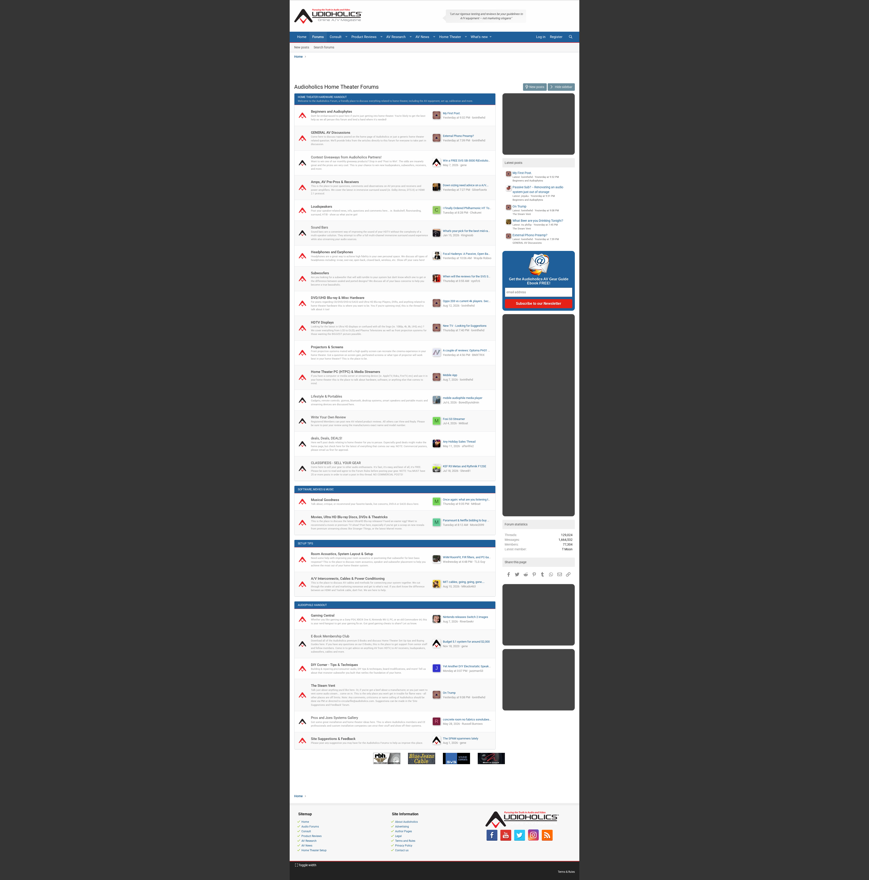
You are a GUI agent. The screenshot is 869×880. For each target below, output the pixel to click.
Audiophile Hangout (312, 605)
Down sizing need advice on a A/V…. (466, 185)
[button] (346, 37)
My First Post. (451, 113)
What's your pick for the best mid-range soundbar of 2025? (480, 231)
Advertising (402, 826)
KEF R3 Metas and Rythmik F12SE (464, 466)
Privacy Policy (403, 845)
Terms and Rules (405, 840)
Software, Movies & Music (316, 489)
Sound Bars (319, 227)
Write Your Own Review (328, 417)
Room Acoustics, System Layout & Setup (342, 554)
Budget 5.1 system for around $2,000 (466, 641)
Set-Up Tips (305, 543)
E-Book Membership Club (330, 636)
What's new (479, 37)
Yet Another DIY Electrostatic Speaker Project (472, 666)
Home (301, 37)
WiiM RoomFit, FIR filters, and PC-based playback (474, 557)
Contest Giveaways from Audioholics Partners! (346, 157)
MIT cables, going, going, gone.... (464, 582)
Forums (318, 37)
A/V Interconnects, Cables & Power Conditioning (348, 579)
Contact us (401, 850)
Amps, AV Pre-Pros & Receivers (335, 182)
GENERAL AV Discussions (330, 133)
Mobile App (450, 375)
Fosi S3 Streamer (454, 419)
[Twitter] (519, 839)
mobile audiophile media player (462, 398)
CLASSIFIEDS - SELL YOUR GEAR (336, 463)
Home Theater (450, 37)
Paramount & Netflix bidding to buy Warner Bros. (473, 520)
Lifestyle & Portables (326, 396)
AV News (422, 37)
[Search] (570, 37)
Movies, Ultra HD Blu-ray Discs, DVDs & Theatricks (349, 517)
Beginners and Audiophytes (331, 112)
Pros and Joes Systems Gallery (334, 718)
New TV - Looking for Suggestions (465, 325)
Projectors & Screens (327, 347)
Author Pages (403, 831)
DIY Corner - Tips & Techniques (334, 665)
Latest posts (513, 163)
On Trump (449, 692)
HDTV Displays (322, 322)
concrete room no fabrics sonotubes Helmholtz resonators (480, 719)
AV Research (396, 37)
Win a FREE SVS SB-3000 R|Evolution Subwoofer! (474, 160)
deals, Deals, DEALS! (326, 438)
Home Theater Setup (314, 850)
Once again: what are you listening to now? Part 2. (474, 499)
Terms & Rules (566, 871)
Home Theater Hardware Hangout (322, 97)
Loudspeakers (321, 207)
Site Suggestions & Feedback (333, 739)
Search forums (324, 47)
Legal (398, 836)
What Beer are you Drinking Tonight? (538, 220)
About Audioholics (406, 821)
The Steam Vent (323, 686)
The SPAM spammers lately (460, 738)
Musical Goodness (325, 500)
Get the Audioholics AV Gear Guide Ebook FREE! (538, 281)
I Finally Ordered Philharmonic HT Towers (469, 208)
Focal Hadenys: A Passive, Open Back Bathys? (472, 253)
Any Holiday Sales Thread (459, 441)
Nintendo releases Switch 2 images (465, 617)
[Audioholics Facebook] (492, 839)
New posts (301, 47)
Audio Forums (310, 826)
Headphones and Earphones (332, 252)
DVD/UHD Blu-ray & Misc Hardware (337, 298)
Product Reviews (364, 37)
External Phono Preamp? (458, 136)
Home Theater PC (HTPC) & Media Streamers (345, 372)
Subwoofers (320, 273)
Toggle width (307, 865)
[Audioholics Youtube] (505, 839)
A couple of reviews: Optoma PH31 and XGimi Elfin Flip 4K (479, 350)
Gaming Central (322, 615)
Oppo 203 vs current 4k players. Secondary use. (473, 301)
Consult (335, 37)
